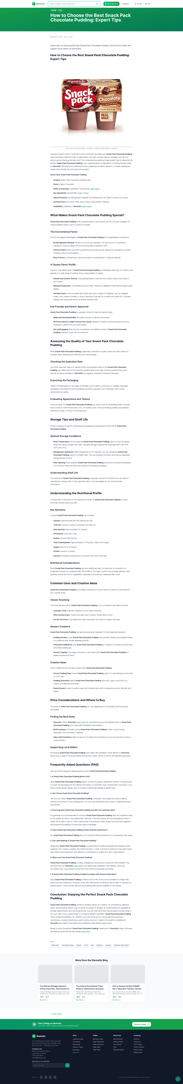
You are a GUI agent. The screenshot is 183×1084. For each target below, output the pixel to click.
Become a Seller (140, 1024)
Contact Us (137, 1041)
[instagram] (46, 1077)
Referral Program (118, 1049)
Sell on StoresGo (112, 4)
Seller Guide (96, 1047)
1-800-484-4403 (37, 1055)
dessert (79, 945)
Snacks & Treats (78, 1047)
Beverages (76, 1049)
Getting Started (118, 1041)
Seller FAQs (96, 1049)
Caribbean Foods (78, 1039)
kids (92, 945)
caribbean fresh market (121, 945)
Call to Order (138, 1044)
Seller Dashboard (98, 1044)
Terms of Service (139, 1047)
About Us (136, 1039)
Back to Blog (57, 1014)
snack (86, 945)
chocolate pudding (67, 945)
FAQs (115, 1047)
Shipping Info (138, 1052)
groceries (99, 945)
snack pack (55, 945)
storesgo (108, 945)
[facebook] (41, 1077)
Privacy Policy (138, 1049)
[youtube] (55, 1077)
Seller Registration (98, 1041)
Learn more (94, 189)
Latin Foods (76, 1041)
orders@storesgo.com (39, 1058)
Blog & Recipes (118, 1039)
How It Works (117, 1044)
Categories (125, 4)
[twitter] (50, 1077)
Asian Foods (76, 1044)
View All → (76, 1052)
